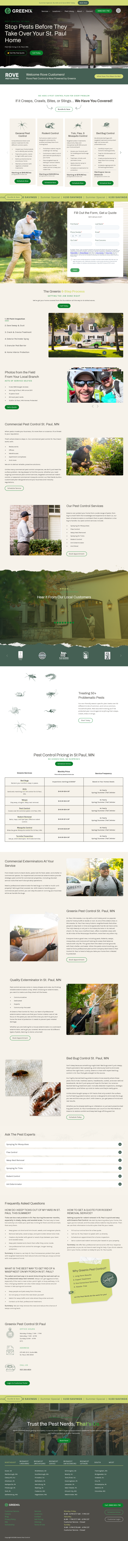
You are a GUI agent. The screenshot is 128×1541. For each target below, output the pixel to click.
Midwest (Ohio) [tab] (53, 1462)
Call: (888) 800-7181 (113, 1505)
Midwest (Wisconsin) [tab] (70, 1462)
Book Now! (64, 1440)
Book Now (83, 3)
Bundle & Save (64, 109)
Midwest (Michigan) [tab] (40, 1462)
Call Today (36, 53)
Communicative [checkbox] (20, 997)
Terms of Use (39, 1525)
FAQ (6, 1522)
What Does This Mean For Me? (109, 76)
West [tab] (111, 1462)
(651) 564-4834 (25, 1369)
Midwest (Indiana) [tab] (24, 1462)
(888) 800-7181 (104, 11)
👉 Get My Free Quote (15, 53)
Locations (38, 1514)
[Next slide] (120, 655)
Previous (7, 152)
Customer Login (114, 1519)
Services (37, 1511)
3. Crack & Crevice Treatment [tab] (18, 332)
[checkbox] (37, 1000)
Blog (7, 1516)
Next (120, 152)
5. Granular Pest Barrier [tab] (15, 345)
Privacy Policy (10, 1519)
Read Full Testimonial (64, 613)
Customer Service (12, 1511)
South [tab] (97, 1462)
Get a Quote (12, 407)
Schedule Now (22, 181)
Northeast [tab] (10, 1462)
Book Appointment (76, 554)
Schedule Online (64, 764)
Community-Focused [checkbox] (22, 1007)
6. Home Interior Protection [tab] (17, 352)
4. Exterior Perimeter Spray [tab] (17, 339)
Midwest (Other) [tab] (84, 1462)
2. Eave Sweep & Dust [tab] (14, 325)
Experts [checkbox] (17, 1004)
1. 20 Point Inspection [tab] (15, 319)
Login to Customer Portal (17, 1383)
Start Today (85, 720)
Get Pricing (38, 1519)
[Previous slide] (7, 655)
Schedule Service (14, 488)
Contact (37, 1516)
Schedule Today (75, 1117)
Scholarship (9, 1525)
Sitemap (37, 1522)
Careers (8, 1514)
